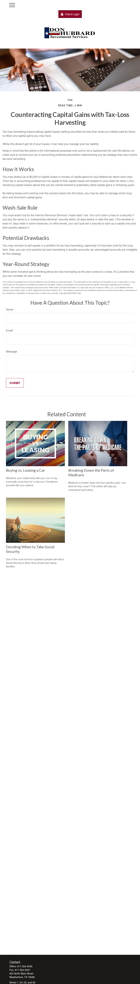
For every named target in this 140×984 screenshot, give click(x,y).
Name (9, 309)
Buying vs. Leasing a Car (25, 470)
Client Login (72, 14)
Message (11, 351)
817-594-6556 (24, 966)
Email (9, 330)
